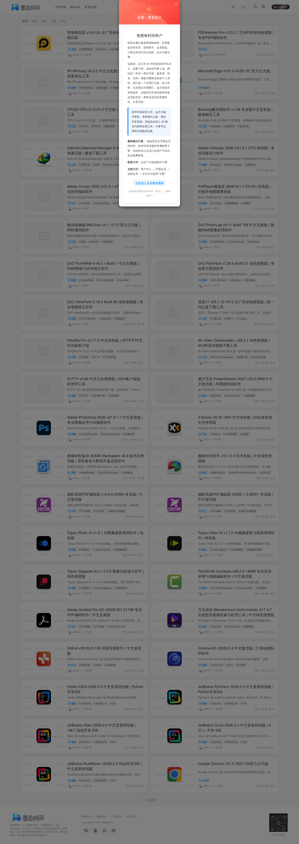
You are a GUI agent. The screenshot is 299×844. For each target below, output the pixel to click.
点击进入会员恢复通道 (149, 183)
